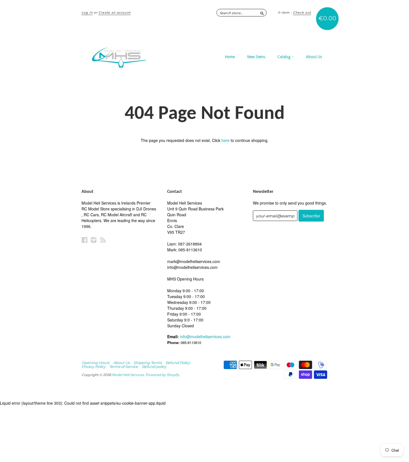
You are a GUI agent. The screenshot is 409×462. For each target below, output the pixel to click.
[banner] (133, 55)
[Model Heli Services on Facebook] (85, 240)
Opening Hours (95, 363)
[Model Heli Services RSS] (103, 240)
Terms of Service (123, 366)
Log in (87, 12)
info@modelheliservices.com (205, 336)
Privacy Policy (93, 366)
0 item (284, 12)
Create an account (114, 12)
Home (230, 57)
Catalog (284, 57)
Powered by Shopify (162, 375)
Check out (302, 12)
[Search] (262, 12)
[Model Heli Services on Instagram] (94, 240)
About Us (314, 57)
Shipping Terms (148, 363)
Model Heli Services (128, 375)
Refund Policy (178, 363)
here (225, 140)
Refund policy (154, 366)
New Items (256, 57)
